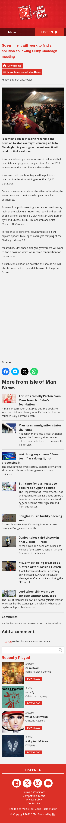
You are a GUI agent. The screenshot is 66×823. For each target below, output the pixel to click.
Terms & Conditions (34, 792)
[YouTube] (48, 783)
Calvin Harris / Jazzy (36, 696)
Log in (8, 641)
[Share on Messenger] (15, 371)
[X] (27, 783)
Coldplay (30, 745)
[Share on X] (25, 371)
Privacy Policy (34, 799)
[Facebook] (16, 783)
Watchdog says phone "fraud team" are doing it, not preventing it (30, 458)
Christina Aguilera (35, 720)
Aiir (53, 814)
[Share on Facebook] (6, 371)
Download (33, 678)
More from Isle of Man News (23, 72)
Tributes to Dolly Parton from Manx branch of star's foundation (40, 400)
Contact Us (34, 803)
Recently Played (16, 657)
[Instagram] (37, 783)
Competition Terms (34, 795)
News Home (14, 65)
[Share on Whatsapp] (34, 371)
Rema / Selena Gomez (38, 671)
